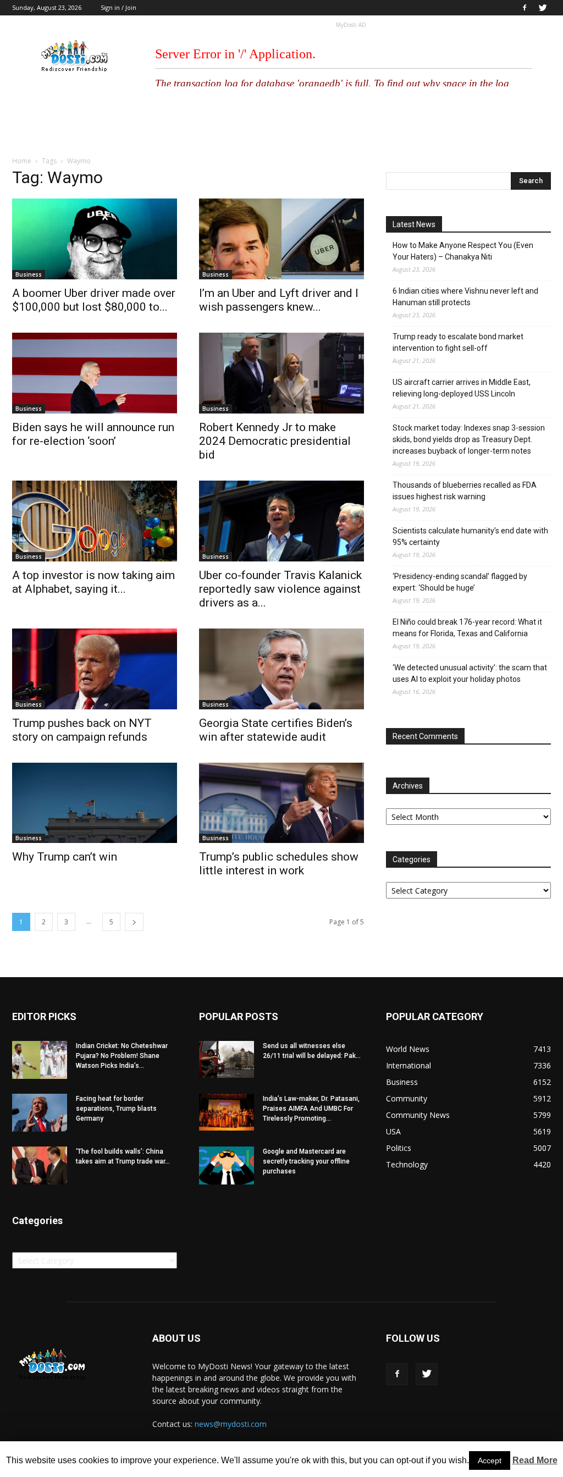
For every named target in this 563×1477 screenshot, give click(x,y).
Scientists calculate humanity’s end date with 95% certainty (470, 536)
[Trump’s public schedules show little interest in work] (281, 803)
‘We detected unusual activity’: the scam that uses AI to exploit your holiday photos (470, 673)
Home (21, 161)
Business (28, 274)
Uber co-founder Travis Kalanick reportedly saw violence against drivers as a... (280, 589)
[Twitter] (542, 7)
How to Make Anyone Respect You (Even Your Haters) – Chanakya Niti (463, 251)
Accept (489, 1460)
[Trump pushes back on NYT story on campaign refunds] (94, 669)
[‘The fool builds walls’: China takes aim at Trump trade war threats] (39, 1165)
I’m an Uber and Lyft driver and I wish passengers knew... (278, 299)
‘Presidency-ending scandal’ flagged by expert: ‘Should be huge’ (460, 582)
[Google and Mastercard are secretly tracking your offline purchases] (226, 1165)
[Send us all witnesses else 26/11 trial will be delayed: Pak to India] (226, 1059)
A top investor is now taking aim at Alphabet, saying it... (93, 582)
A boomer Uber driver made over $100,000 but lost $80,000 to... (93, 299)
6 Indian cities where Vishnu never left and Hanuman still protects (465, 296)
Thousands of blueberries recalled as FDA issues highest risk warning (465, 491)
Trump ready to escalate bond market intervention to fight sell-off (458, 342)
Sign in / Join (118, 7)
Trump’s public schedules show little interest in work (278, 863)
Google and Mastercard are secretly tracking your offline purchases (306, 1161)
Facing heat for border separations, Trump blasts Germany (116, 1108)
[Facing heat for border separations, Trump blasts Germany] (39, 1113)
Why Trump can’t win (64, 856)
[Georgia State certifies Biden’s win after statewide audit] (281, 669)
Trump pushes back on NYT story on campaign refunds (82, 730)
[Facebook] (524, 7)
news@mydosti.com (231, 1424)
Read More (535, 1460)
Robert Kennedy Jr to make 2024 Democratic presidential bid (275, 441)
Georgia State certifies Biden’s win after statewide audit (275, 730)
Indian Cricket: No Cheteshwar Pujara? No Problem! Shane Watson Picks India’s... (122, 1056)
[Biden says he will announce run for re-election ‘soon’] (94, 373)
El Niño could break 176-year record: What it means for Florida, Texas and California (467, 628)
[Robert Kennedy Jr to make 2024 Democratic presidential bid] (281, 373)
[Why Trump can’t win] (94, 803)
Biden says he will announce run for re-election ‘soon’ (93, 434)
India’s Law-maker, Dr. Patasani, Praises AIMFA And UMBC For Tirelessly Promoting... (311, 1108)
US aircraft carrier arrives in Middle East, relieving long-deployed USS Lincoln (462, 388)
